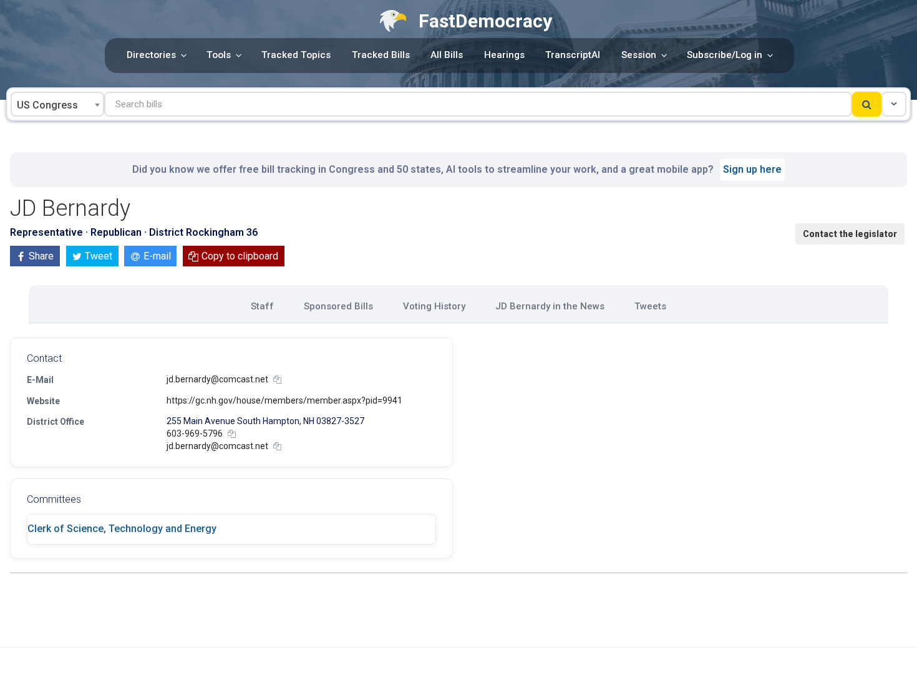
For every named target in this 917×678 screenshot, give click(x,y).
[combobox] (57, 104)
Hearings (504, 55)
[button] (893, 104)
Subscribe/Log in (724, 55)
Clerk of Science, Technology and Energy (121, 529)
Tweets (650, 306)
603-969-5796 (195, 433)
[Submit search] (866, 104)
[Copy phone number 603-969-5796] (231, 434)
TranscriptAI (572, 55)
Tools (218, 55)
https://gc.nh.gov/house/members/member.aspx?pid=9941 (284, 400)
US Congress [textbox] (47, 105)
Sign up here (752, 169)
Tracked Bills (381, 55)
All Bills (446, 55)
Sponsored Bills (338, 306)
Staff (262, 306)
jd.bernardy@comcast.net (217, 379)
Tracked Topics (296, 55)
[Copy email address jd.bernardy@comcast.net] (277, 379)
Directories (151, 55)
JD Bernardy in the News (549, 306)
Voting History (434, 306)
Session (638, 55)
